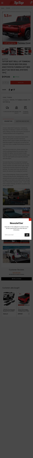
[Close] (30, 219)
